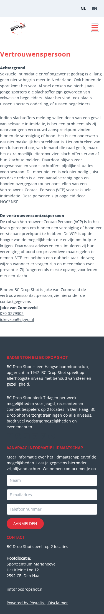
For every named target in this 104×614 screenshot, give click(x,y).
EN (94, 8)
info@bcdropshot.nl (25, 589)
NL (83, 8)
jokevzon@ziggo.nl (17, 319)
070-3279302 (12, 313)
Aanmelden (25, 523)
